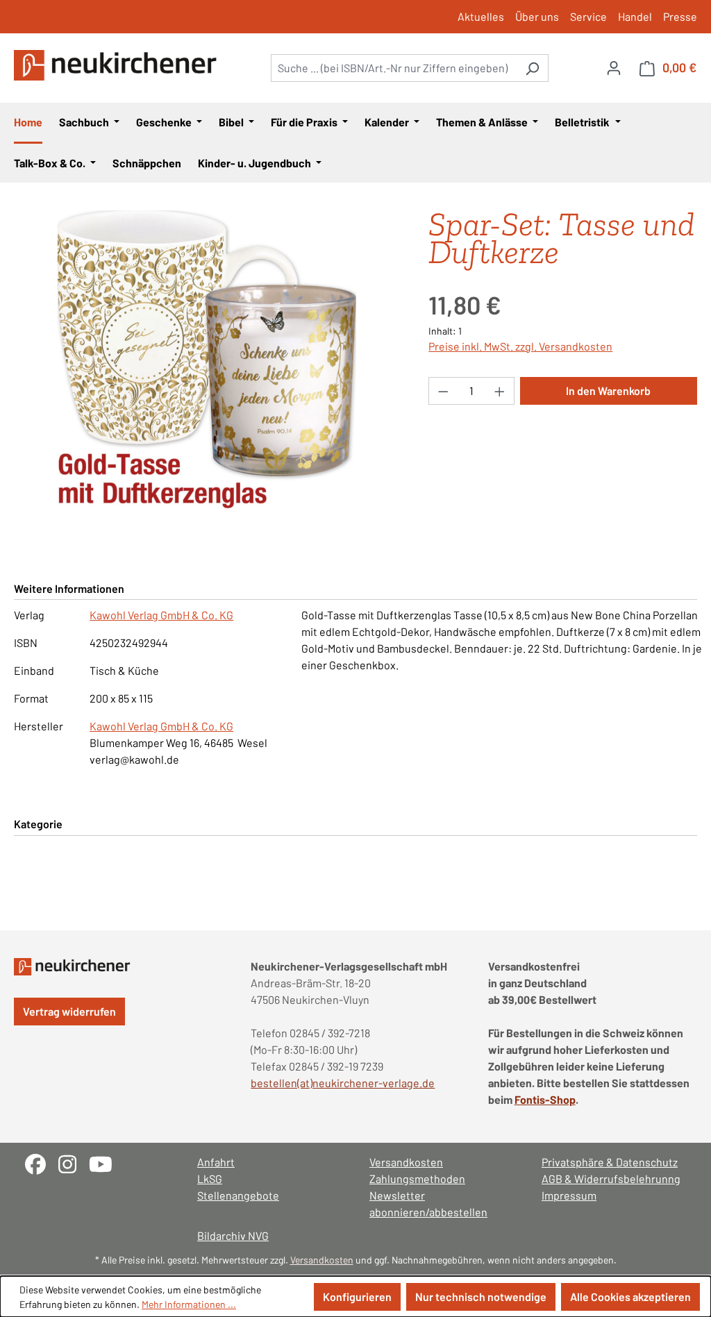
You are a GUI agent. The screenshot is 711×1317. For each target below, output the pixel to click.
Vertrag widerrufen (69, 1011)
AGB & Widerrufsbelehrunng (611, 1178)
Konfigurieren (357, 1296)
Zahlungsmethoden (417, 1178)
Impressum (569, 1195)
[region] (207, 359)
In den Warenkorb (608, 390)
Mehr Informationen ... (189, 1304)
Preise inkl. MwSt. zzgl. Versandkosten (520, 346)
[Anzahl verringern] (443, 391)
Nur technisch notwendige (480, 1296)
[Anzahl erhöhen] (500, 391)
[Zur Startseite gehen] (118, 65)
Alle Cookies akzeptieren (630, 1296)
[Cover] (207, 359)
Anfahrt (216, 1161)
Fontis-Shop (545, 1099)
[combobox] (394, 68)
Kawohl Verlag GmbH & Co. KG (161, 614)
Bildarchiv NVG (233, 1235)
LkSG (209, 1178)
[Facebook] (41, 1162)
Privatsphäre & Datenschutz (610, 1161)
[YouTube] (106, 1162)
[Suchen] (532, 68)
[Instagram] (73, 1162)
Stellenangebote (238, 1195)
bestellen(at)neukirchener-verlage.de (343, 1082)
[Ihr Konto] (613, 67)
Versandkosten (406, 1161)
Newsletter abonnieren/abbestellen (428, 1203)
